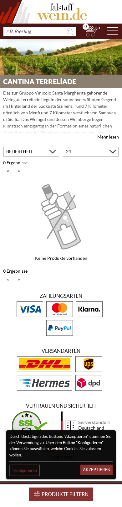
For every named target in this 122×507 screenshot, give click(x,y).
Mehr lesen (108, 136)
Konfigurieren (25, 470)
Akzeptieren (96, 469)
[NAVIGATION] (112, 31)
